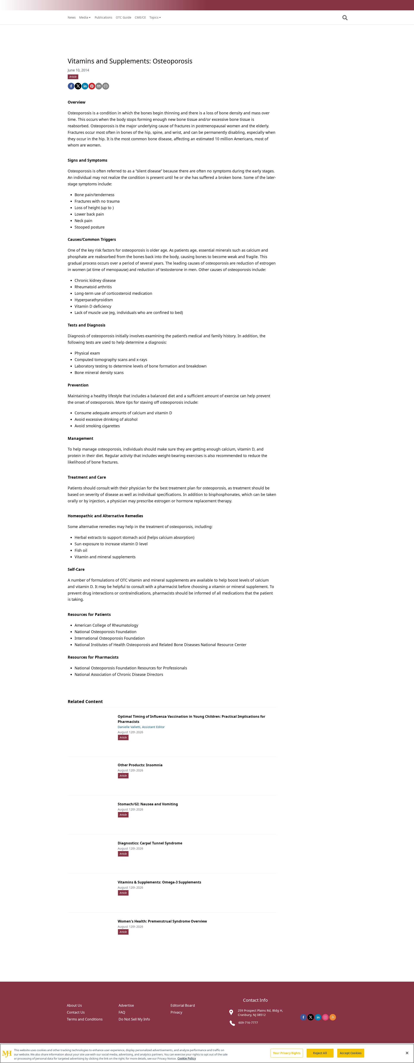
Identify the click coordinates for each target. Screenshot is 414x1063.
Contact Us (76, 1012)
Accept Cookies (350, 1053)
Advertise (126, 1005)
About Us (74, 1005)
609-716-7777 (248, 1022)
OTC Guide (123, 17)
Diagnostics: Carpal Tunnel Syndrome (150, 843)
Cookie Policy (186, 1058)
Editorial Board (183, 1005)
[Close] (407, 1053)
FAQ (122, 1012)
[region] (207, 1053)
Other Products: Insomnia (140, 765)
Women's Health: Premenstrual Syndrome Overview (162, 921)
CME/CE (140, 17)
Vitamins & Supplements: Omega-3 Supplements (159, 882)
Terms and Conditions (85, 1019)
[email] (98, 86)
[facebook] (71, 86)
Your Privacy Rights (286, 1053)
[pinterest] (91, 86)
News (72, 17)
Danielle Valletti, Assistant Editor (141, 727)
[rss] (332, 1017)
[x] (310, 1017)
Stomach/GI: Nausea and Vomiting (148, 804)
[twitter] (78, 86)
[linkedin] (85, 86)
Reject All (320, 1053)
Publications (103, 17)
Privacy (176, 1012)
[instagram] (325, 1017)
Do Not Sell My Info (134, 1019)
